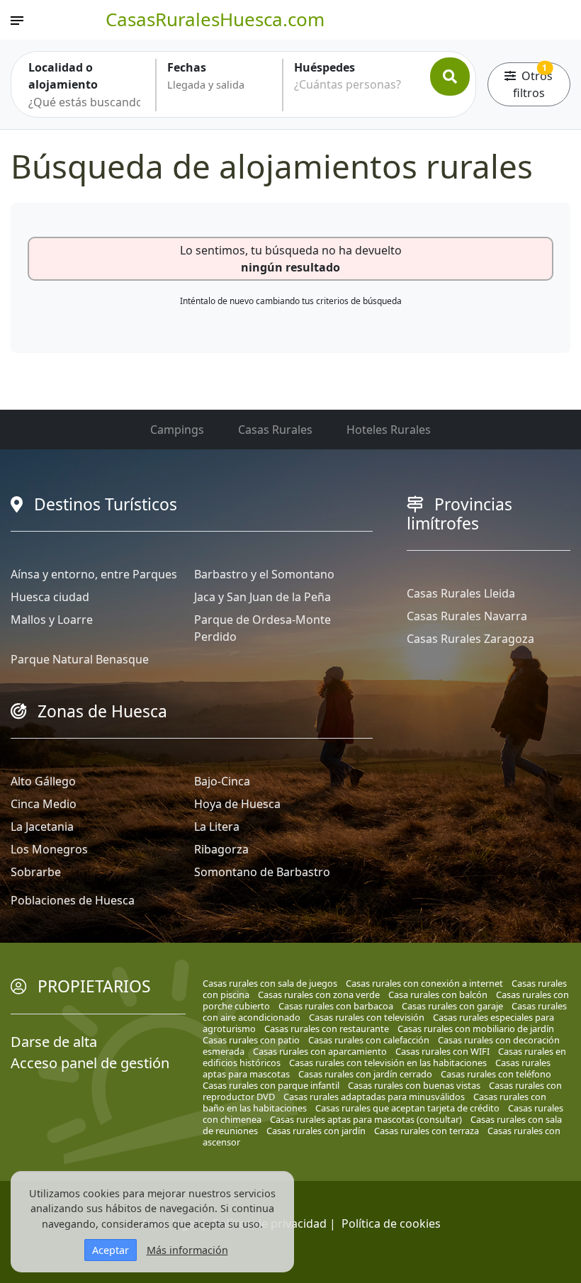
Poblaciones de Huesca (73, 900)
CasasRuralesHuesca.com (215, 19)
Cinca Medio (44, 804)
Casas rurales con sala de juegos (270, 983)
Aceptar (110, 1250)
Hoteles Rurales (388, 429)
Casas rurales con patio (251, 1039)
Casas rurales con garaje (452, 1005)
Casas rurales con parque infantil (271, 1085)
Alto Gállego (43, 781)
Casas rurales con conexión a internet (424, 983)
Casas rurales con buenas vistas (414, 1085)
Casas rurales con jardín (316, 1130)
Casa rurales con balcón (437, 994)
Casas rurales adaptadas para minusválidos (374, 1096)
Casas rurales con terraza (426, 1130)
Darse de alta (54, 1041)
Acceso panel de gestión (90, 1062)
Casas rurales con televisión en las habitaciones (388, 1062)
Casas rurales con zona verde (319, 994)
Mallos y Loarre (52, 619)
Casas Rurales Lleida (461, 593)
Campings (177, 429)
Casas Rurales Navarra (467, 616)
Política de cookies (391, 1223)
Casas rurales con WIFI (442, 1051)
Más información (187, 1250)
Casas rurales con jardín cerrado (365, 1074)
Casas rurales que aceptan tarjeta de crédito (407, 1108)
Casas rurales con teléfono (496, 1074)
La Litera (216, 826)
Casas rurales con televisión (366, 1017)
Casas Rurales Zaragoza (470, 638)
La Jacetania (42, 826)
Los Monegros (49, 849)
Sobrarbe (36, 872)
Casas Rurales (275, 429)
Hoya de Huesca (237, 804)
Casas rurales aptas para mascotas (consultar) (366, 1119)
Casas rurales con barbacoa (335, 1005)
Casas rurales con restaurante (326, 1028)
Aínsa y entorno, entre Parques (94, 574)
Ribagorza (221, 849)
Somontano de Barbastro (262, 872)
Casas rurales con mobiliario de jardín (475, 1028)
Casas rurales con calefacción (368, 1039)
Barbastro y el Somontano (264, 574)
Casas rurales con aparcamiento (320, 1051)
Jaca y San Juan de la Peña (262, 597)
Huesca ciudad (50, 597)
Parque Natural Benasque (80, 659)
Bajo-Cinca (222, 781)
